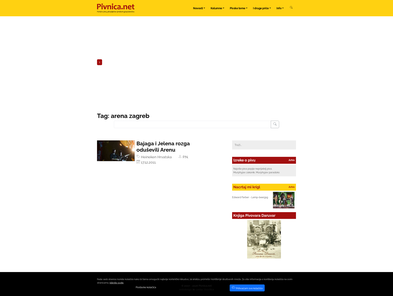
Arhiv (292, 160)
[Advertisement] (196, 89)
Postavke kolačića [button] (146, 287)
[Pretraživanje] (275, 124)
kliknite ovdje (117, 282)
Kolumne (216, 8)
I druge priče (261, 8)
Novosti (198, 8)
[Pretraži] (291, 8)
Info (278, 8)
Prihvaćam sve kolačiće (249, 288)
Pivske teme (237, 8)
